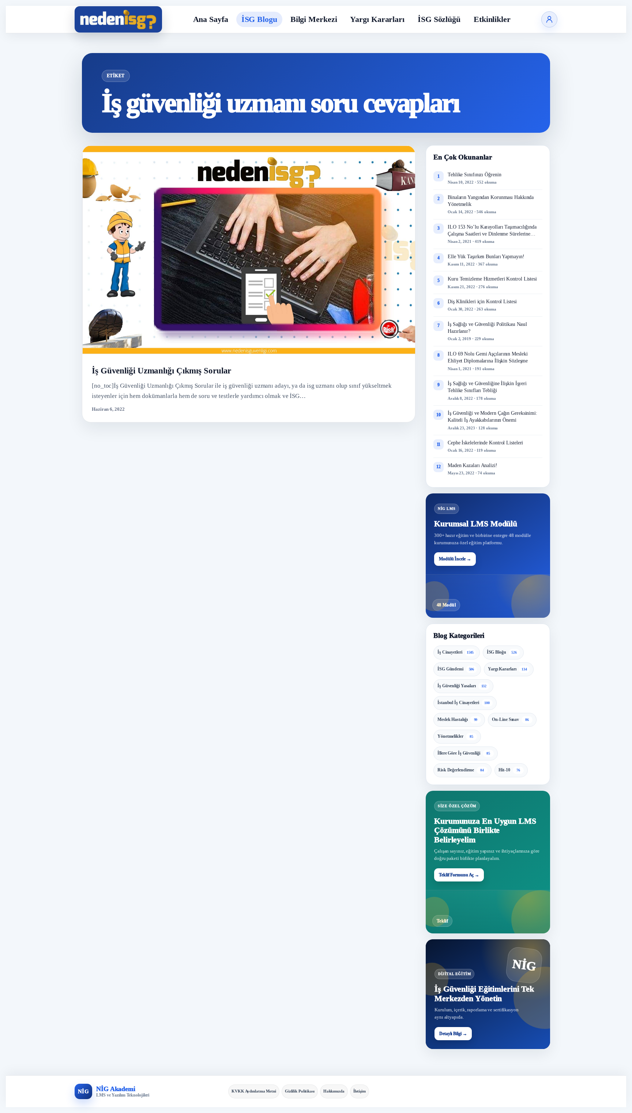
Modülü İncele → (455, 558)
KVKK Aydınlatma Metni (254, 1091)
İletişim (359, 1091)
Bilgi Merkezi (313, 19)
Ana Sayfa (210, 19)
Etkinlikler (492, 19)
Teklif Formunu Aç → (459, 874)
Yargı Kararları (377, 19)
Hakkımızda (334, 1091)
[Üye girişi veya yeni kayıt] (549, 19)
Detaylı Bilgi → (453, 1033)
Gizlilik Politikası (300, 1091)
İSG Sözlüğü (439, 19)
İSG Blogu (259, 19)
